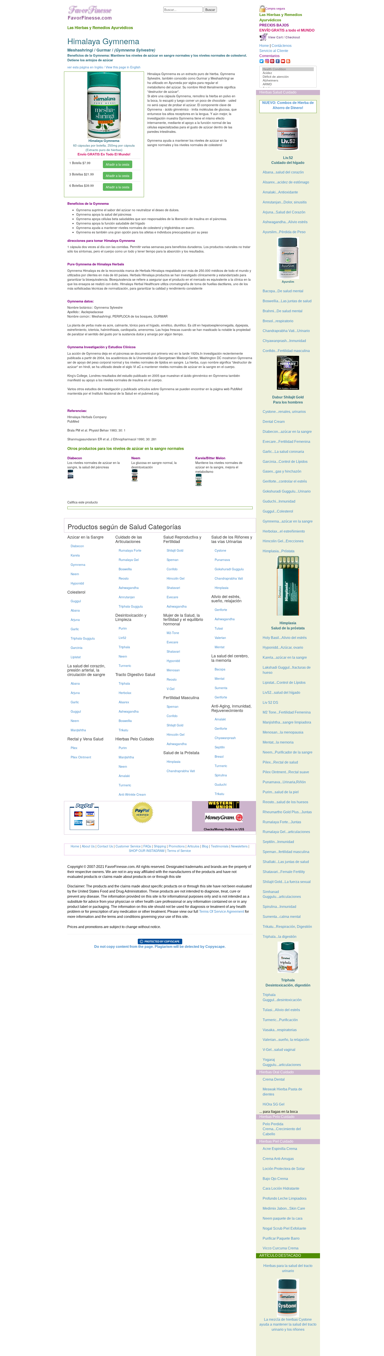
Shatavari (173, 587)
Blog (205, 846)
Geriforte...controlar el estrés (285, 481)
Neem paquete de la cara (282, 1218)
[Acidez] (288, 73)
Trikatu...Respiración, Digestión (287, 927)
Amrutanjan (127, 597)
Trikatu (123, 730)
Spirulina (221, 775)
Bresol (219, 756)
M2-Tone (173, 632)
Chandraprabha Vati (181, 771)
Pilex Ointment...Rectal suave (286, 772)
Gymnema (78, 564)
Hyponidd (77, 583)
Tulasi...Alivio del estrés (281, 1010)
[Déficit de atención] (288, 77)
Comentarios (269, 56)
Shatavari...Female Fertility (284, 872)
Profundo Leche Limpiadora (284, 1198)
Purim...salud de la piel (281, 792)
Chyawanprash (225, 738)
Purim (123, 628)
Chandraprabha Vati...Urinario (286, 331)
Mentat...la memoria (278, 742)
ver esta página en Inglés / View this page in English (103, 67)
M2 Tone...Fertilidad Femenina (287, 712)
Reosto (124, 578)
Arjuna (75, 619)
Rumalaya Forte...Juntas (282, 822)
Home (75, 846)
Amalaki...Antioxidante (280, 192)
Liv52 (122, 637)
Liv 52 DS (270, 702)
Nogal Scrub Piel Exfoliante (284, 1228)
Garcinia (76, 647)
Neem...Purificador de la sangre (287, 752)
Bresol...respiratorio (278, 321)
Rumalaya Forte (130, 550)
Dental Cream (274, 422)
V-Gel (170, 688)
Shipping (160, 846)
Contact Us (105, 846)
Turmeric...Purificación (280, 1020)
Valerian (220, 637)
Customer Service (128, 846)
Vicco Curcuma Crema (280, 1248)
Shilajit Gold (175, 550)
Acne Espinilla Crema (280, 1149)
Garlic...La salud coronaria (283, 451)
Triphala (124, 647)
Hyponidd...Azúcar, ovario (283, 647)
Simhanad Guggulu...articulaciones (282, 894)
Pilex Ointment (81, 757)
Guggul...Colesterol (278, 511)
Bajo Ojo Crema (275, 1179)
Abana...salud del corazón (283, 172)
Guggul (76, 601)
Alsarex (124, 702)
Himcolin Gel (175, 578)
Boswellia (125, 569)
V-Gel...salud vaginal (279, 1050)
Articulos (193, 846)
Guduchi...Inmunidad (279, 501)
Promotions (177, 846)
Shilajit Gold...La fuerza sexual (287, 882)
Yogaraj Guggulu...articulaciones (282, 1062)
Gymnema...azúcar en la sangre (288, 521)
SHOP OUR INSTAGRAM (146, 850)
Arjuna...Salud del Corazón (284, 212)
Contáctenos (282, 46)
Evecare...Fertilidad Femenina (286, 441)
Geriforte (221, 609)
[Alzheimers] (288, 80)
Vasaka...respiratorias (280, 1030)
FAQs (147, 846)
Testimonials (219, 846)
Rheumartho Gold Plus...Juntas (287, 812)
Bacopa (220, 669)
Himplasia (173, 761)
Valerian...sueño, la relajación (286, 1040)
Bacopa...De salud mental (283, 291)
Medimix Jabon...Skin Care (284, 1208)
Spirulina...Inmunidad (279, 907)
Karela (75, 555)
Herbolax (125, 692)
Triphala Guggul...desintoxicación (282, 997)
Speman (172, 559)
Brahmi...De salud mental (282, 311)
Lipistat (76, 657)
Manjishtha (78, 730)
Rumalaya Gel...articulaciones (286, 832)
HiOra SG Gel (273, 1104)
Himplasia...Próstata (278, 551)
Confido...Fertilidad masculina (286, 351)
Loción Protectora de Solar (284, 1169)
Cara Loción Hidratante (281, 1188)
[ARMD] (288, 84)
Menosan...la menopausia (283, 732)
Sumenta (221, 688)
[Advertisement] (281, 1344)
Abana (75, 610)
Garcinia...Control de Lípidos (285, 461)
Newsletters (239, 846)
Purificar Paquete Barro (281, 1238)
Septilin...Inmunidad (278, 842)
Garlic (75, 629)
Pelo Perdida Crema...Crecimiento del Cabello (282, 1129)
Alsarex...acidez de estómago (286, 182)
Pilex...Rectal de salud (280, 762)
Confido (172, 569)
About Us (88, 846)
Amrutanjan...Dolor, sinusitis (285, 202)
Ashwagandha (129, 587)
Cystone (220, 550)
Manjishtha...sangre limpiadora (287, 722)
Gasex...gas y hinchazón (282, 471)
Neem (75, 574)
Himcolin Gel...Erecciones (283, 541)
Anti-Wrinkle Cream (132, 794)
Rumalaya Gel (129, 559)
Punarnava (222, 559)
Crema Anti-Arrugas (278, 1159)
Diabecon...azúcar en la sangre (287, 431)
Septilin (220, 747)
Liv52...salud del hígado (281, 692)
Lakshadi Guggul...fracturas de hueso (287, 670)
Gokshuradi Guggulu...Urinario (287, 491)
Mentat (219, 647)
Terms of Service (179, 850)
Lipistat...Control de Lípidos (284, 682)
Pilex (74, 748)
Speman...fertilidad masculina (286, 852)
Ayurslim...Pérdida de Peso (284, 232)
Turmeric (125, 665)
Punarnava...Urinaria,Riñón (284, 782)
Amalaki (124, 775)
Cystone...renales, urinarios (284, 412)
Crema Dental (274, 1079)
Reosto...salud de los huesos (285, 802)
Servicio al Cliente (273, 51)
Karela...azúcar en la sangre (285, 657)
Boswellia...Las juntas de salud (287, 301)
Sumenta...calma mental (282, 917)
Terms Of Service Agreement (221, 911)
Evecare (172, 597)
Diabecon (77, 546)
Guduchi (220, 784)
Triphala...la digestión (279, 936)
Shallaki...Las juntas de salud (286, 862)
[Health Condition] (288, 69)
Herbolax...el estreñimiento (284, 531)
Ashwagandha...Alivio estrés (285, 222)
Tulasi (219, 628)
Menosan (173, 670)
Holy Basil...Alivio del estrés (285, 638)
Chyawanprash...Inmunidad (284, 341)
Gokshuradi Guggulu (229, 569)
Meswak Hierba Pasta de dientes (282, 1091)
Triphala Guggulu (83, 638)
